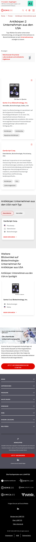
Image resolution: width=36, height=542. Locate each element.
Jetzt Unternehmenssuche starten (18, 366)
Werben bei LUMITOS (17, 516)
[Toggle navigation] (33, 10)
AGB (17, 535)
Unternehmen (6, 386)
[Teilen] (26, 10)
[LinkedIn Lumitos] (18, 509)
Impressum (9, 535)
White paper (5, 399)
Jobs (3, 413)
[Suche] (23, 10)
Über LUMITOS (17, 520)
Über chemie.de (18, 524)
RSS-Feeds (4, 426)
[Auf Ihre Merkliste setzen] (31, 80)
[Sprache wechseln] (29, 10)
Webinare (4, 406)
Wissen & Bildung (7, 419)
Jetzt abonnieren (18, 455)
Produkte (4, 392)
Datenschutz (26, 535)
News (3, 379)
